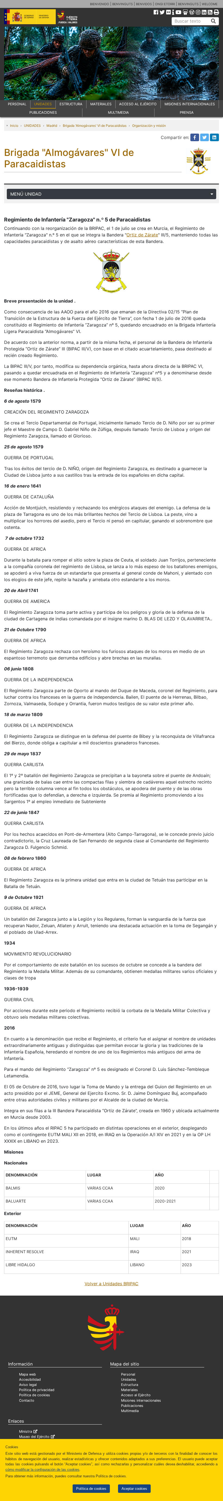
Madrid (52, 126)
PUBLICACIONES (43, 112)
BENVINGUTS (122, 4)
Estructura (129, 1385)
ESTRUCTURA (71, 104)
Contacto (26, 1400)
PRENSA (187, 112)
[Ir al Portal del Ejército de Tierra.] (71, 16)
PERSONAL (17, 104)
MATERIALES (101, 104)
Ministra (25, 1431)
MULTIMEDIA (118, 112)
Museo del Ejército (34, 1437)
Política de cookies (91, 1489)
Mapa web (27, 1374)
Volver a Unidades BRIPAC (111, 1283)
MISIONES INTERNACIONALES (190, 104)
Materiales (129, 1390)
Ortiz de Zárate (142, 235)
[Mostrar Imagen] (111, 271)
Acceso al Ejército (136, 1395)
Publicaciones (132, 1406)
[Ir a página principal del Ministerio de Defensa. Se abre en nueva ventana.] (30, 16)
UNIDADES (43, 104)
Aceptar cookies (134, 1489)
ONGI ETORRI (165, 4)
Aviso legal (28, 1385)
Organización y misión (149, 126)
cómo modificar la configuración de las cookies (42, 1470)
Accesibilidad (30, 1379)
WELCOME (210, 4)
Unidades (128, 1379)
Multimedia (130, 1411)
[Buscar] (213, 21)
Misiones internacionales (141, 1400)
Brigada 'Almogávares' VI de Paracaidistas (94, 126)
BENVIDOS (144, 4)
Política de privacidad (36, 1390)
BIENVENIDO (99, 4)
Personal (128, 1374)
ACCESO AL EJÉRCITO (138, 104)
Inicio (14, 126)
